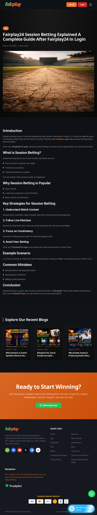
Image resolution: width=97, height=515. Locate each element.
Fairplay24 (54, 442)
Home (52, 434)
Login (82, 4)
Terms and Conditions (80, 455)
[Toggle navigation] (90, 4)
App (52, 438)
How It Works (76, 438)
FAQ (52, 447)
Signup (71, 4)
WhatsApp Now (50, 405)
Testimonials (76, 442)
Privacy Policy (55, 459)
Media (52, 451)
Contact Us (75, 451)
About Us (74, 434)
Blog (73, 447)
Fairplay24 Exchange (58, 455)
